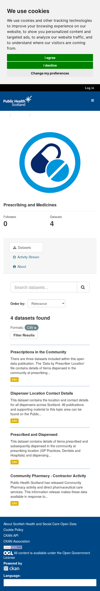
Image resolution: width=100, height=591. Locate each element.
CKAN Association (16, 541)
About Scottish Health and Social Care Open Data (40, 523)
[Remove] (35, 327)
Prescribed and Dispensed (33, 434)
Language (11, 575)
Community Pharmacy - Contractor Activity (48, 475)
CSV (14, 379)
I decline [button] (50, 65)
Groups (20, 115)
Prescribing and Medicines (59, 115)
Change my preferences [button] (50, 73)
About (21, 266)
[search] (83, 287)
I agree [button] (50, 58)
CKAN (11, 568)
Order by (17, 303)
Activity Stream (28, 257)
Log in (89, 88)
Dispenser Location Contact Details (41, 393)
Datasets (24, 247)
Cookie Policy (13, 529)
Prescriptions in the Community (38, 352)
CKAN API (10, 535)
